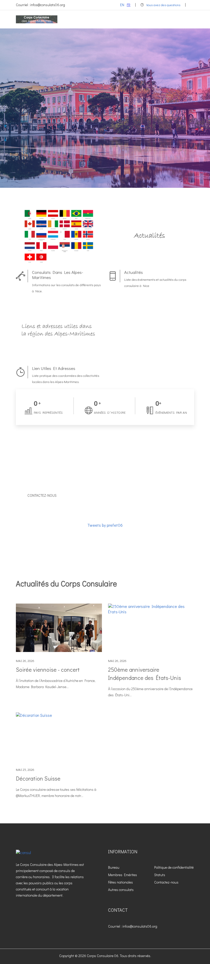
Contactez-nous (42, 495)
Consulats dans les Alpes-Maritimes (57, 274)
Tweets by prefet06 (105, 525)
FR (128, 4)
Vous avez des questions (163, 5)
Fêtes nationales (120, 882)
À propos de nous (78, 154)
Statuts (159, 874)
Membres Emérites (122, 874)
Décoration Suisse (38, 778)
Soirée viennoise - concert (48, 669)
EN (122, 4)
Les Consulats (135, 154)
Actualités (133, 272)
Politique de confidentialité (174, 867)
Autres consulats (121, 889)
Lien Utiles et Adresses (53, 368)
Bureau (113, 867)
